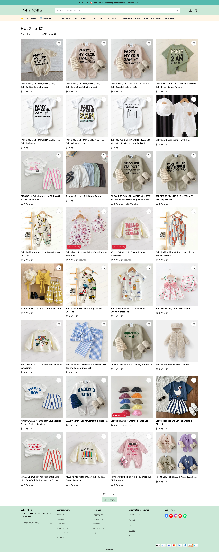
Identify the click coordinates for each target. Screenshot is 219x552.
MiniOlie (111, 549)
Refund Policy (98, 528)
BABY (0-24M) (80, 18)
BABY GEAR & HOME (131, 18)
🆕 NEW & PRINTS (48, 18)
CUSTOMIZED (65, 18)
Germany (132, 530)
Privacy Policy (62, 528)
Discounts (61, 524)
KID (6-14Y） (113, 18)
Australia (132, 520)
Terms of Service (63, 533)
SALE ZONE (169, 18)
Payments (96, 524)
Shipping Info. (98, 515)
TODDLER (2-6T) (97, 18)
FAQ (94, 533)
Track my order (98, 519)
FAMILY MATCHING (152, 18)
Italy (130, 525)
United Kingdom (135, 515)
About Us (60, 515)
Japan (131, 536)
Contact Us (61, 519)
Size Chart (61, 537)
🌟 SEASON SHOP (28, 18)
